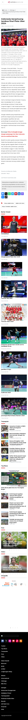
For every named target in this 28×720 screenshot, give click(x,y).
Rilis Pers (3, 683)
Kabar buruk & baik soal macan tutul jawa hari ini (12, 568)
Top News (4, 466)
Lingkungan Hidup (6, 671)
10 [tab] (24, 574)
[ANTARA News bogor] (15, 2)
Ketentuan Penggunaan (8, 690)
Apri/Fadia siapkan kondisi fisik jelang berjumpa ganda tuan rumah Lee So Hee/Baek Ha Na (13, 344)
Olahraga (12, 10)
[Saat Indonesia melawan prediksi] (11, 269)
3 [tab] (14, 550)
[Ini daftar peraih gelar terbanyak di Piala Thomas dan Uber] (14, 289)
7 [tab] (17, 574)
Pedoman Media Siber (7, 698)
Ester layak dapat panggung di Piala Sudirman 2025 (12, 391)
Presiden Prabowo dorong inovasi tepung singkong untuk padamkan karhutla (17, 450)
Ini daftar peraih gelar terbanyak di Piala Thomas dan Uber (14, 297)
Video (3, 552)
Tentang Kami (5, 696)
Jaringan (3, 687)
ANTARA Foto (5, 704)
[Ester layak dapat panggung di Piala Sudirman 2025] (14, 383)
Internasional (5, 678)
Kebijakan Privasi (6, 693)
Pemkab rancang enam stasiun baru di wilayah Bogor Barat (16, 521)
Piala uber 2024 (9, 203)
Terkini (3, 646)
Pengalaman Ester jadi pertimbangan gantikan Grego (13, 368)
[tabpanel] (14, 540)
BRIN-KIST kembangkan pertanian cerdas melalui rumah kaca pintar (12, 543)
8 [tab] (20, 574)
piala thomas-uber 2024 (9, 206)
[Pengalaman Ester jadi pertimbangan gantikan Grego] (14, 360)
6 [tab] (15, 574)
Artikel (3, 669)
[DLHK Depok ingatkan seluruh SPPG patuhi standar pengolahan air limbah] (4, 496)
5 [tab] (18, 550)
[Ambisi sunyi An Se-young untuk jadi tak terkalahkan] (14, 224)
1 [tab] (9, 550)
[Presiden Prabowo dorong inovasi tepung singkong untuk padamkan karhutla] (4, 450)
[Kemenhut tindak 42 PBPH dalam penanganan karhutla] (4, 428)
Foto (2, 528)
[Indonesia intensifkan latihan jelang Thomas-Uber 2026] (14, 312)
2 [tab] (11, 550)
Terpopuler (5, 421)
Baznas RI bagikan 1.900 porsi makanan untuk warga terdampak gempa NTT (17, 442)
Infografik (4, 575)
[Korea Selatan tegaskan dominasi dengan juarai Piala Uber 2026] (14, 247)
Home (6, 10)
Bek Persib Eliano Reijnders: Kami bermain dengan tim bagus (17, 435)
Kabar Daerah (5, 660)
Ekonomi (3, 663)
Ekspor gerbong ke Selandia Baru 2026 (14, 622)
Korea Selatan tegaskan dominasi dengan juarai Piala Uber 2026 (11, 256)
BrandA (3, 701)
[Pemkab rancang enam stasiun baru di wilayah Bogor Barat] (4, 521)
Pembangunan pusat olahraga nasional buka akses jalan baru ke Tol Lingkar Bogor (13, 487)
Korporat (3, 706)
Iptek (2, 666)
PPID (2, 709)
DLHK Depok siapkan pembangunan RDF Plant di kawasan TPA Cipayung (17, 513)
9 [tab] (22, 574)
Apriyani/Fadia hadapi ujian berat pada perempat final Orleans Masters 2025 (13, 414)
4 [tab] (16, 550)
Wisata (3, 675)
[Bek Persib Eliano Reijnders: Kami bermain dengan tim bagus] (4, 436)
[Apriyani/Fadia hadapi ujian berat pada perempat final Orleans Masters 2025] (14, 406)
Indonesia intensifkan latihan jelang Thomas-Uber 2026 (12, 320)
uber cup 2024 (20, 203)
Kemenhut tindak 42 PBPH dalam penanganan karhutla (17, 427)
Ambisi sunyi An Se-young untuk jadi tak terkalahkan (13, 232)
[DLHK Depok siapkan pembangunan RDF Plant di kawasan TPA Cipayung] (4, 514)
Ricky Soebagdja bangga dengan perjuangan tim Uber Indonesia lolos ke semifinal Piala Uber (12, 134)
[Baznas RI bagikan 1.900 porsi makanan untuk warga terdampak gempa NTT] (4, 443)
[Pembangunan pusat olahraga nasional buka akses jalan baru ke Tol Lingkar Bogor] (14, 478)
